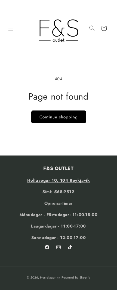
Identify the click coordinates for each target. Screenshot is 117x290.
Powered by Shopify (75, 277)
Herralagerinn (50, 277)
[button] (11, 28)
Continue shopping (58, 117)
